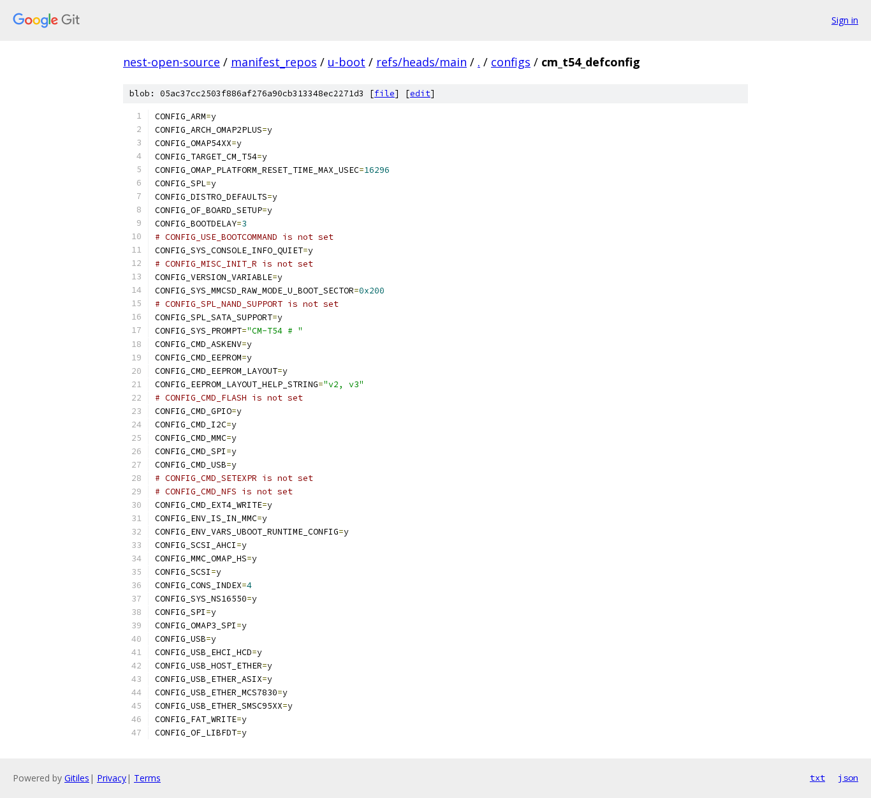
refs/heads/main (421, 62)
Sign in (844, 20)
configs (511, 62)
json (848, 777)
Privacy (111, 778)
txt (817, 777)
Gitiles (76, 778)
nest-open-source (171, 62)
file (384, 93)
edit (420, 93)
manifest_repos (274, 62)
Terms (147, 778)
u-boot (346, 62)
